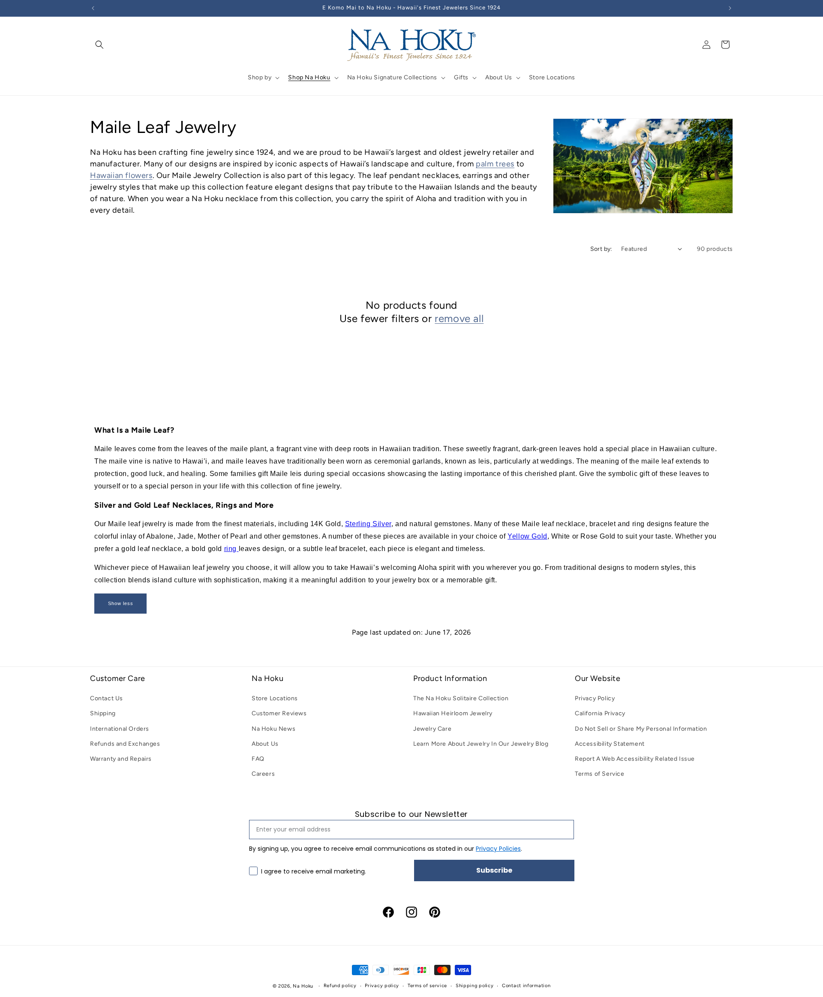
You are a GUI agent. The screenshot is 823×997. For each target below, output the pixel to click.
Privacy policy (382, 985)
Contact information (526, 985)
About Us (265, 743)
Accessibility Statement (610, 743)
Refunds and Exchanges (125, 743)
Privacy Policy (595, 698)
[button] (99, 44)
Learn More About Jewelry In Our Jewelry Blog (480, 743)
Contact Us (106, 698)
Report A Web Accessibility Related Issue (635, 758)
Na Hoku (303, 986)
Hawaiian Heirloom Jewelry (453, 713)
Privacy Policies (498, 848)
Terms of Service (600, 773)
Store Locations (275, 698)
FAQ (258, 758)
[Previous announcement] (93, 8)
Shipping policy (475, 985)
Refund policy (340, 985)
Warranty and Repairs (121, 758)
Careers (263, 773)
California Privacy (600, 713)
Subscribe (494, 870)
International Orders (119, 728)
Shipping (103, 713)
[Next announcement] (730, 8)
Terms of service (427, 985)
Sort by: (601, 249)
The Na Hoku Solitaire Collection (460, 698)
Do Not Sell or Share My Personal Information (641, 728)
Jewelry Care (432, 728)
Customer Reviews (279, 713)
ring (231, 548)
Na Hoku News (273, 728)
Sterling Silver (368, 523)
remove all (459, 318)
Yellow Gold (527, 536)
